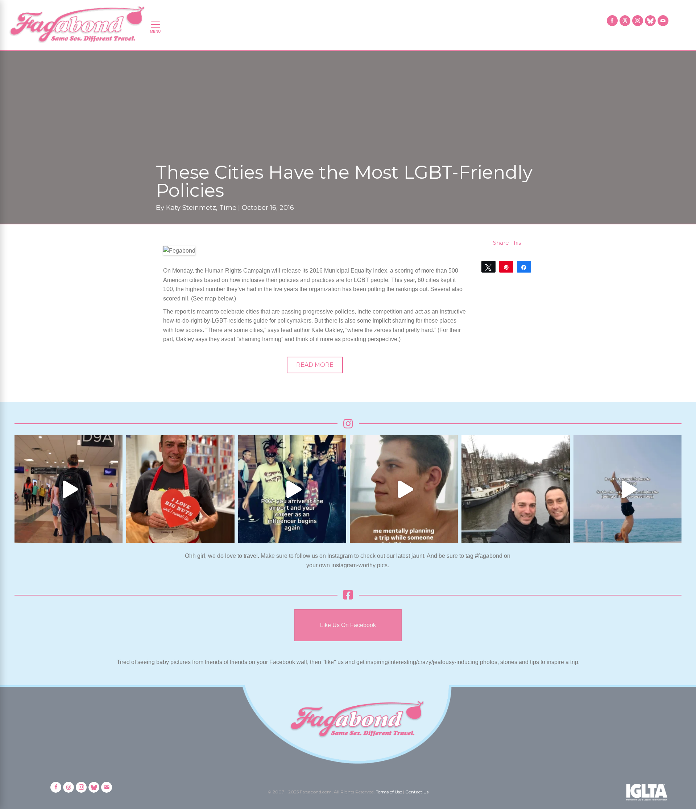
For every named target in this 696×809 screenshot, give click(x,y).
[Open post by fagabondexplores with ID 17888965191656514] (515, 489)
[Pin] (506, 266)
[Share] (524, 266)
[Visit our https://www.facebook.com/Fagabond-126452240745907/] (612, 20)
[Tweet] (488, 266)
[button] (315, 365)
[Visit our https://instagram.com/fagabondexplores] (637, 20)
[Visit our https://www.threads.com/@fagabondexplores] (625, 20)
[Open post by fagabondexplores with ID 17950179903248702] (404, 489)
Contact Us (416, 792)
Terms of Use (389, 792)
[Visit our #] (663, 20)
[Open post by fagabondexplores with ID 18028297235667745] (68, 489)
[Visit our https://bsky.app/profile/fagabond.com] (650, 20)
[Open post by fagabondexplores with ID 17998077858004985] (627, 489)
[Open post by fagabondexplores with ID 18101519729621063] (292, 489)
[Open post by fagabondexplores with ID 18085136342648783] (180, 489)
